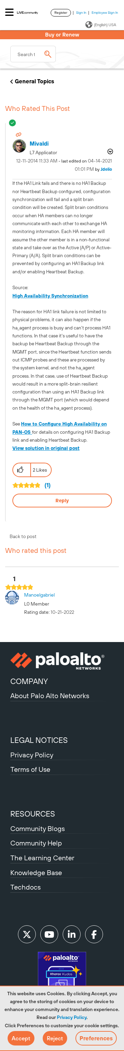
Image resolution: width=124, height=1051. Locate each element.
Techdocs (25, 887)
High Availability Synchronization (50, 295)
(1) (47, 485)
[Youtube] (49, 934)
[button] (21, 1038)
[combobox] (33, 54)
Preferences (96, 1038)
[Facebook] (94, 934)
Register (60, 12)
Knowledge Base (36, 872)
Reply (62, 500)
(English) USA (105, 25)
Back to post (23, 536)
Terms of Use (30, 769)
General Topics (34, 81)
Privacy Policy (71, 1017)
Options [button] (109, 151)
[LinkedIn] (72, 934)
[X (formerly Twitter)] (27, 934)
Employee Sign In (105, 12)
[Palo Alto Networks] (62, 661)
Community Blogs (37, 828)
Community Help (36, 843)
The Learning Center (42, 858)
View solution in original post (46, 448)
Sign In (81, 12)
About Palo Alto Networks (49, 696)
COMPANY (29, 681)
